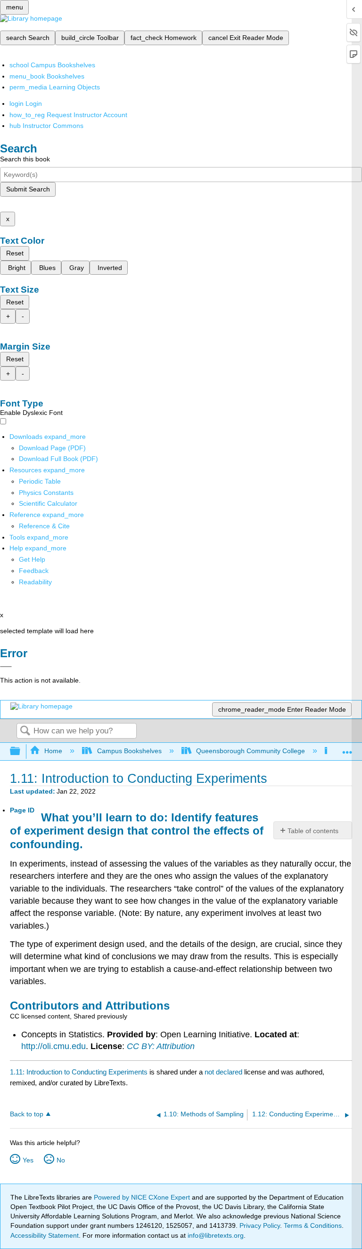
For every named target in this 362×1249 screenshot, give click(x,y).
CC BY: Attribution (161, 1046)
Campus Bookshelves (129, 751)
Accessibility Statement (44, 1235)
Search (24, 731)
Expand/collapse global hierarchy (21, 751)
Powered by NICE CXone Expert (143, 1197)
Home (53, 751)
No (61, 1160)
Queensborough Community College (250, 751)
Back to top (26, 1114)
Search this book (25, 159)
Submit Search (28, 189)
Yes (28, 1160)
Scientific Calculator (48, 503)
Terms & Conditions (313, 1225)
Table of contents (313, 831)
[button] (34, 570)
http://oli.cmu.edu (53, 1046)
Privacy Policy (259, 1225)
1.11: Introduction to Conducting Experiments (79, 1072)
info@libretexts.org (215, 1235)
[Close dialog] (6, 666)
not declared (224, 1072)
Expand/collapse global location (347, 749)
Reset (15, 253)
